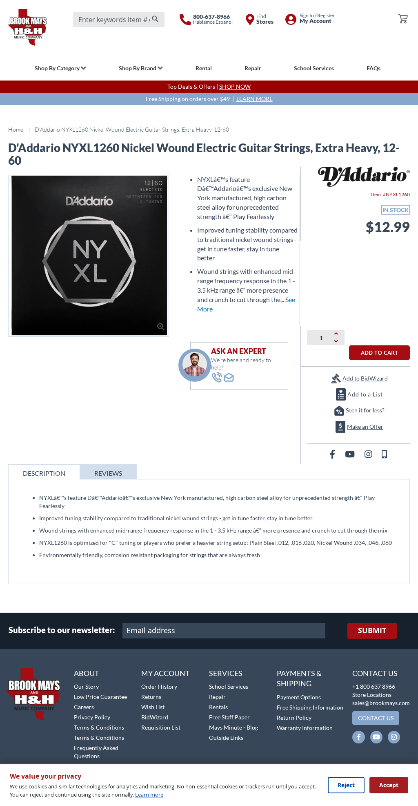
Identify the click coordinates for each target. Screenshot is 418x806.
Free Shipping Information (310, 707)
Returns (151, 696)
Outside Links (226, 737)
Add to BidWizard (365, 378)
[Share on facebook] (333, 454)
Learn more (149, 794)
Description (44, 473)
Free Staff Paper (229, 717)
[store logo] (27, 27)
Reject (346, 785)
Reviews (108, 473)
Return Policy (294, 717)
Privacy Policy (92, 717)
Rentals (218, 706)
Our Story (86, 686)
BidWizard (154, 717)
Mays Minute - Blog (233, 727)
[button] (27, 663)
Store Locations (371, 694)
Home (15, 129)
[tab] (44, 471)
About (86, 673)
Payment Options (299, 697)
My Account (165, 673)
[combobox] (119, 19)
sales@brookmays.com (381, 702)
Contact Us (375, 673)
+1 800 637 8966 (373, 686)
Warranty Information (305, 727)
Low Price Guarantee (100, 696)
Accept (388, 785)
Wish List (153, 706)
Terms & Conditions (99, 727)
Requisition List (160, 727)
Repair (217, 696)
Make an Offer (365, 426)
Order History (159, 686)
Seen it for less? (365, 410)
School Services (228, 686)
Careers (84, 706)
